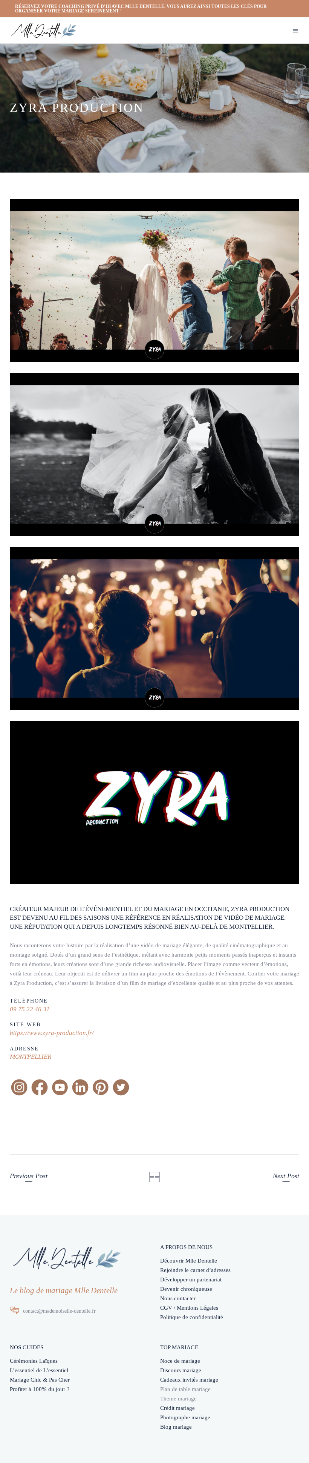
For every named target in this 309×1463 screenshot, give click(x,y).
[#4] (154, 454)
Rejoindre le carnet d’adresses (195, 1270)
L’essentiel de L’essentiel (39, 1370)
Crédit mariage (177, 1408)
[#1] (154, 802)
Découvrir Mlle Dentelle (188, 1261)
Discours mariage (180, 1370)
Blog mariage (176, 1427)
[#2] (154, 280)
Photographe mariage (185, 1417)
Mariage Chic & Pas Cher (40, 1380)
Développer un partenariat (191, 1279)
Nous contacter (178, 1298)
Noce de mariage (180, 1361)
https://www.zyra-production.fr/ (52, 1032)
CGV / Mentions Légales (189, 1308)
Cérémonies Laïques (34, 1361)
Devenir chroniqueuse (186, 1289)
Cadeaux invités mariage (189, 1380)
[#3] (154, 628)
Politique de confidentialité (191, 1317)
